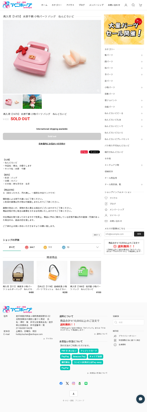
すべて (12, 247)
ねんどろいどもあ (113, 120)
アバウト (70, 5)
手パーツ (109, 74)
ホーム (44, 5)
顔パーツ (109, 61)
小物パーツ (110, 87)
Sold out (52, 136)
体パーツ (109, 68)
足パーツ (109, 81)
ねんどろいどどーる (114, 113)
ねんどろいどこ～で (114, 126)
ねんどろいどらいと (114, 133)
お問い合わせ (114, 5)
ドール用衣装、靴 (113, 184)
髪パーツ (109, 55)
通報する (97, 235)
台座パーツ (110, 107)
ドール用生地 (111, 178)
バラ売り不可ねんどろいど (117, 145)
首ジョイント (111, 100)
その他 (108, 158)
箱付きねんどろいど (114, 152)
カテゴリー (57, 5)
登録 (139, 234)
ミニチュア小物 (112, 165)
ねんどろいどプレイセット (117, 139)
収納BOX (109, 171)
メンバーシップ (96, 5)
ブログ (82, 5)
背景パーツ (110, 94)
